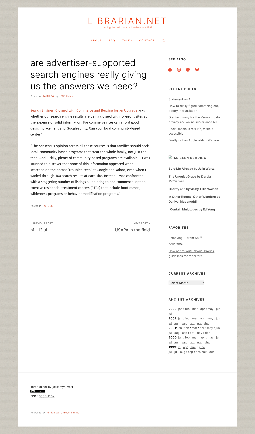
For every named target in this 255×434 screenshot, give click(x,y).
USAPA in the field (132, 227)
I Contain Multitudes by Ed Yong (192, 209)
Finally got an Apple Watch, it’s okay (194, 140)
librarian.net (127, 20)
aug (177, 323)
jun (218, 309)
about (96, 40)
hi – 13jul (41, 227)
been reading (193, 158)
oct (192, 323)
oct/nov (201, 352)
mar (195, 309)
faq (112, 40)
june (202, 347)
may (211, 309)
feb (187, 309)
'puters (47, 205)
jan (180, 309)
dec (206, 323)
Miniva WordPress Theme (63, 412)
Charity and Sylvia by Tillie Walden (193, 189)
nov (199, 323)
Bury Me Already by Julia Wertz (191, 168)
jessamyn (66, 96)
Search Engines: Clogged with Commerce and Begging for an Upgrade (83, 111)
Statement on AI (180, 99)
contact (147, 40)
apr (202, 309)
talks (127, 40)
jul (170, 314)
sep (184, 323)
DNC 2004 (176, 244)
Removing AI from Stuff (185, 238)
